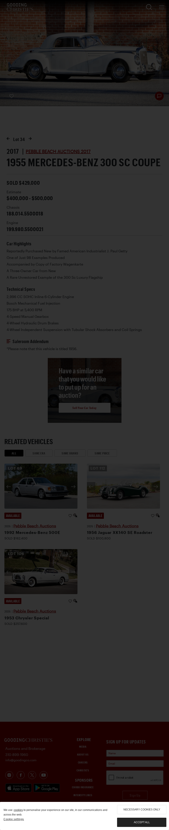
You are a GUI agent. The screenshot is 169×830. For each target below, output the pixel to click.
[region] (84, 816)
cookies (18, 810)
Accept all (142, 822)
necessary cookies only (141, 809)
